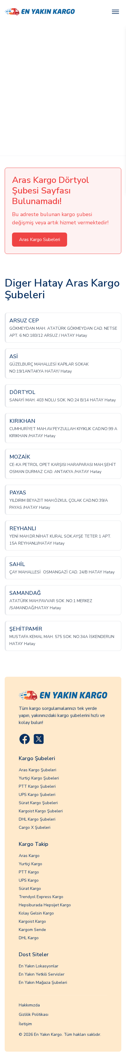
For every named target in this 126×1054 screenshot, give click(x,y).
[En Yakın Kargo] (40, 11)
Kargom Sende (32, 929)
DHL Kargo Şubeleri (37, 819)
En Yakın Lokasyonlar (38, 966)
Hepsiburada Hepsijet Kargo (45, 905)
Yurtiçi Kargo (30, 864)
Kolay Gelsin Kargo (36, 913)
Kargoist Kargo (32, 921)
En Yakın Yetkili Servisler (41, 974)
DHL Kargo (29, 938)
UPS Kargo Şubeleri (37, 794)
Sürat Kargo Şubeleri (38, 803)
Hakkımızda (29, 1005)
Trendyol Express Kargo (41, 897)
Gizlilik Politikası (33, 1014)
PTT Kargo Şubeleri (37, 786)
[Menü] (115, 11)
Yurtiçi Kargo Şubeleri (39, 778)
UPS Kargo (29, 880)
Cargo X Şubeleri (34, 827)
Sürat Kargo (30, 888)
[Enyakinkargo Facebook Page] (24, 739)
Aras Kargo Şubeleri (37, 770)
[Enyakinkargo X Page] (39, 739)
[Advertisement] (63, 89)
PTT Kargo (29, 872)
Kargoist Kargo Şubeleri (41, 811)
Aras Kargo (29, 855)
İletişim (25, 1024)
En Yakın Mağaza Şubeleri (43, 982)
